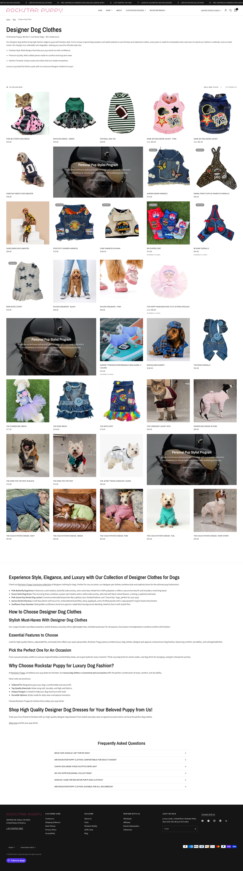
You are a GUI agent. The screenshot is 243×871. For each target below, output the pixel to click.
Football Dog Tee (108, 139)
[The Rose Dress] (74, 400)
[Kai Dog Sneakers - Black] (74, 281)
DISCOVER (88, 814)
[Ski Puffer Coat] (168, 222)
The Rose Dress (60, 426)
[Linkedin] (228, 821)
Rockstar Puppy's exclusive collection (34, 584)
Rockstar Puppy (18, 672)
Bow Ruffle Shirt (14, 306)
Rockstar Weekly (157, 10)
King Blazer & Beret (156, 365)
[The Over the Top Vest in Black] (27, 455)
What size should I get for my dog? (72, 753)
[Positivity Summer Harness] (74, 222)
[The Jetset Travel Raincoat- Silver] (121, 455)
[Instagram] (216, 821)
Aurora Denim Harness (157, 193)
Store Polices (50, 826)
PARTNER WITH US (131, 814)
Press (86, 822)
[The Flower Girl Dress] (27, 400)
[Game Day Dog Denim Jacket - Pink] (168, 113)
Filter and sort (16, 87)
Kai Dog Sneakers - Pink (110, 306)
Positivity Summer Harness (65, 248)
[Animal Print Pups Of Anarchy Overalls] (215, 168)
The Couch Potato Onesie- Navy (20, 536)
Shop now (13, 723)
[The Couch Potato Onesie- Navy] (27, 510)
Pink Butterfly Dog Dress (17, 139)
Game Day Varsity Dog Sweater (19, 193)
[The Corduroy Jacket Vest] (168, 400)
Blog (86, 833)
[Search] (230, 10)
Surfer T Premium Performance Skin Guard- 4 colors (120, 366)
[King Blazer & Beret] (168, 339)
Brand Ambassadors (131, 826)
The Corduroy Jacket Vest (159, 426)
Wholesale (127, 818)
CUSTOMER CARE (52, 814)
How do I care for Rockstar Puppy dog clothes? (78, 780)
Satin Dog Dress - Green (63, 139)
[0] (235, 10)
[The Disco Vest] (121, 400)
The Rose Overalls (202, 365)
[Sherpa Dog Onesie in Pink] (215, 400)
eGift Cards (88, 829)
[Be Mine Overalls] (215, 222)
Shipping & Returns (52, 822)
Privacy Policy (50, 829)
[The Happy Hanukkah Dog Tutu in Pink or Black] (168, 281)
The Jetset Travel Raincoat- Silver (115, 481)
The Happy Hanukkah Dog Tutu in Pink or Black (168, 306)
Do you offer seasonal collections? (73, 773)
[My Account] (225, 10)
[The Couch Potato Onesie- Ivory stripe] (215, 510)
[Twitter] (210, 821)
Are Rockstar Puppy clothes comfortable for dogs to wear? (85, 759)
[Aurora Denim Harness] (168, 168)
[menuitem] (100, 10)
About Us (88, 818)
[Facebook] (204, 821)
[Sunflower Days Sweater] (27, 222)
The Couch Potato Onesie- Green (68, 536)
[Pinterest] (222, 820)
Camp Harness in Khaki (110, 248)
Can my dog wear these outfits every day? (75, 766)
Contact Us (49, 818)
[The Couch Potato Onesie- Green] (74, 510)
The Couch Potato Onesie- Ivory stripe (211, 536)
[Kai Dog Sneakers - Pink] (121, 281)
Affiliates (126, 822)
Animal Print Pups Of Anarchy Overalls (211, 193)
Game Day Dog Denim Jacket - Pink (161, 139)
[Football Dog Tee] (121, 113)
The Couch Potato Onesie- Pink (114, 536)
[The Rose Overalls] (215, 339)
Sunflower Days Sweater (17, 248)
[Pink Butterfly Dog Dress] (27, 113)
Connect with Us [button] (208, 814)
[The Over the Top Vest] (74, 455)
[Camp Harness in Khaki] (121, 222)
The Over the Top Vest (63, 481)
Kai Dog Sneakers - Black (64, 306)
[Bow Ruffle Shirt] (27, 281)
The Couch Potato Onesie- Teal (161, 536)
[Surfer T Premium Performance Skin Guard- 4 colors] (121, 339)
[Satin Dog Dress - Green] (74, 113)
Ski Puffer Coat (154, 248)
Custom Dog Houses (135, 10)
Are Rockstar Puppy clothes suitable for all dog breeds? (83, 786)
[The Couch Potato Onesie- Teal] (168, 510)
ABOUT (119, 10)
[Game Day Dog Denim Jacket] (215, 113)
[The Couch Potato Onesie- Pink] (121, 510)
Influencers (127, 829)
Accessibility (50, 833)
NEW (100, 10)
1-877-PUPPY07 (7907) (14, 828)
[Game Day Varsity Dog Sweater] (27, 168)
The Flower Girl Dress (16, 426)
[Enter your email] (195, 829)
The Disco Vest (106, 426)
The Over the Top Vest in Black (20, 481)
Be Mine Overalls (201, 248)
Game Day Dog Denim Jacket (206, 139)
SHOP (108, 10)
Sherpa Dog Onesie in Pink (205, 426)
